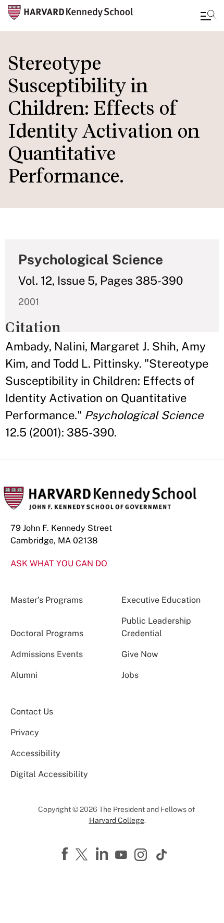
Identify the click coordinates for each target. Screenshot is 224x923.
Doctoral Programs (46, 633)
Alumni (24, 675)
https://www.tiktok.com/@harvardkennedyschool (162, 854)
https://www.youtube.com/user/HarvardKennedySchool (122, 855)
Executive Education (161, 600)
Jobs (130, 675)
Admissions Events (46, 654)
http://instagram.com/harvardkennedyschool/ (142, 855)
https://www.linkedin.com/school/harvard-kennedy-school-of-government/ (103, 854)
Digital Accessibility (49, 774)
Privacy (24, 732)
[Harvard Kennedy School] (70, 12)
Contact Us (31, 711)
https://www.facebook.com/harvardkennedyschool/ (66, 854)
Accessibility (35, 753)
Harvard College (116, 820)
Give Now (139, 654)
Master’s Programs (46, 600)
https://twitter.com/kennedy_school (83, 855)
